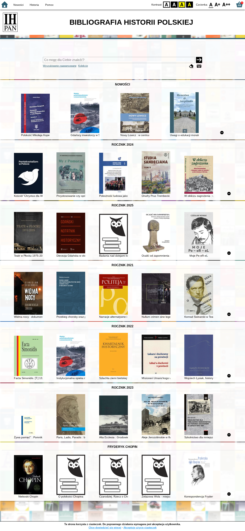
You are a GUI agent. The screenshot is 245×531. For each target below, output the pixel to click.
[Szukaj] (199, 60)
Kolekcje (83, 65)
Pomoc (49, 4)
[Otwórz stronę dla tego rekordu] (36, 114)
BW (174, 4)
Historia (34, 4)
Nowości (18, 4)
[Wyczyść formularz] (191, 66)
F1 (217, 4)
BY (189, 4)
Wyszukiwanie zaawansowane (59, 65)
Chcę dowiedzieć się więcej (105, 527)
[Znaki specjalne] (199, 66)
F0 (211, 4)
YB (182, 4)
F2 (226, 4)
